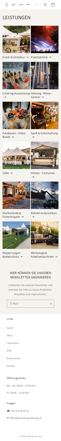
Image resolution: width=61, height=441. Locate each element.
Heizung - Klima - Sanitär (41, 95)
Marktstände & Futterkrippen (12, 215)
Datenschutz (14, 358)
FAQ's (10, 335)
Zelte (6, 173)
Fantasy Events (34, 436)
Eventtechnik (39, 57)
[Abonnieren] (50, 304)
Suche (10, 327)
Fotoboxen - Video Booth (14, 135)
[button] (7, 4)
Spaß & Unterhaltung (44, 133)
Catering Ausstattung (16, 93)
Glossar (11, 365)
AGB (9, 350)
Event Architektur (14, 57)
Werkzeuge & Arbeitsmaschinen (42, 254)
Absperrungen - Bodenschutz (12, 254)
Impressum (13, 342)
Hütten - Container (43, 173)
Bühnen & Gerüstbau (44, 213)
